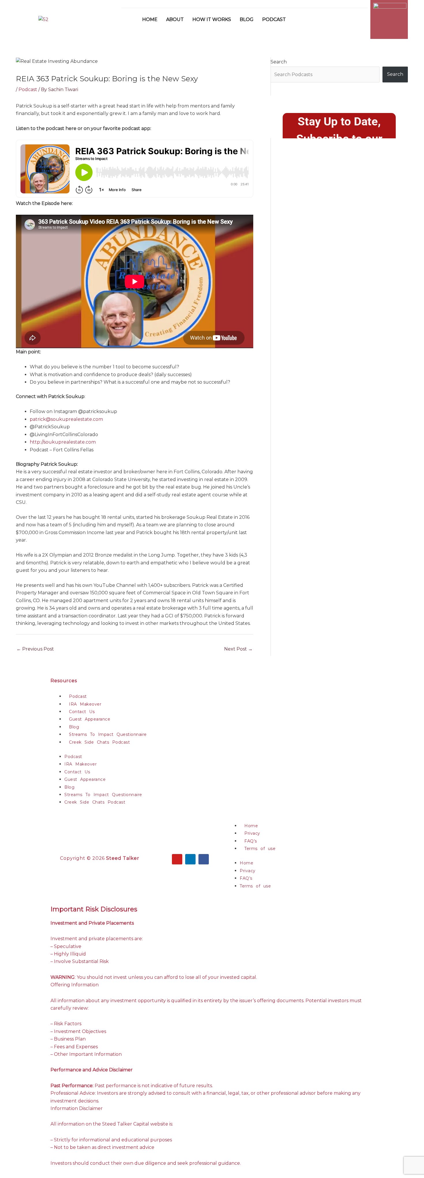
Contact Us (82, 711)
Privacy (252, 833)
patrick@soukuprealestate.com (66, 419)
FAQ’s (250, 841)
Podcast (274, 19)
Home (149, 19)
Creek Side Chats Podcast (99, 742)
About (175, 19)
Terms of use (259, 848)
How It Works (211, 19)
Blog (247, 19)
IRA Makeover (85, 704)
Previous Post (35, 649)
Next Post (238, 649)
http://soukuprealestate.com (63, 442)
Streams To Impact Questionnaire (108, 734)
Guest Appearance (89, 719)
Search (279, 62)
